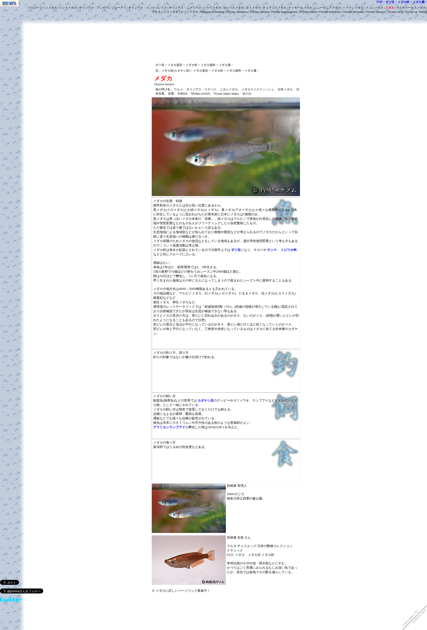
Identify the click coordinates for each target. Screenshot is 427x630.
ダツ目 (236, 250)
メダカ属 (419, 2)
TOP (379, 2)
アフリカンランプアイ (169, 427)
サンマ (272, 250)
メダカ (389, 7)
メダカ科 (403, 2)
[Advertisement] (226, 26)
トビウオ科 (289, 250)
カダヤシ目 (206, 400)
